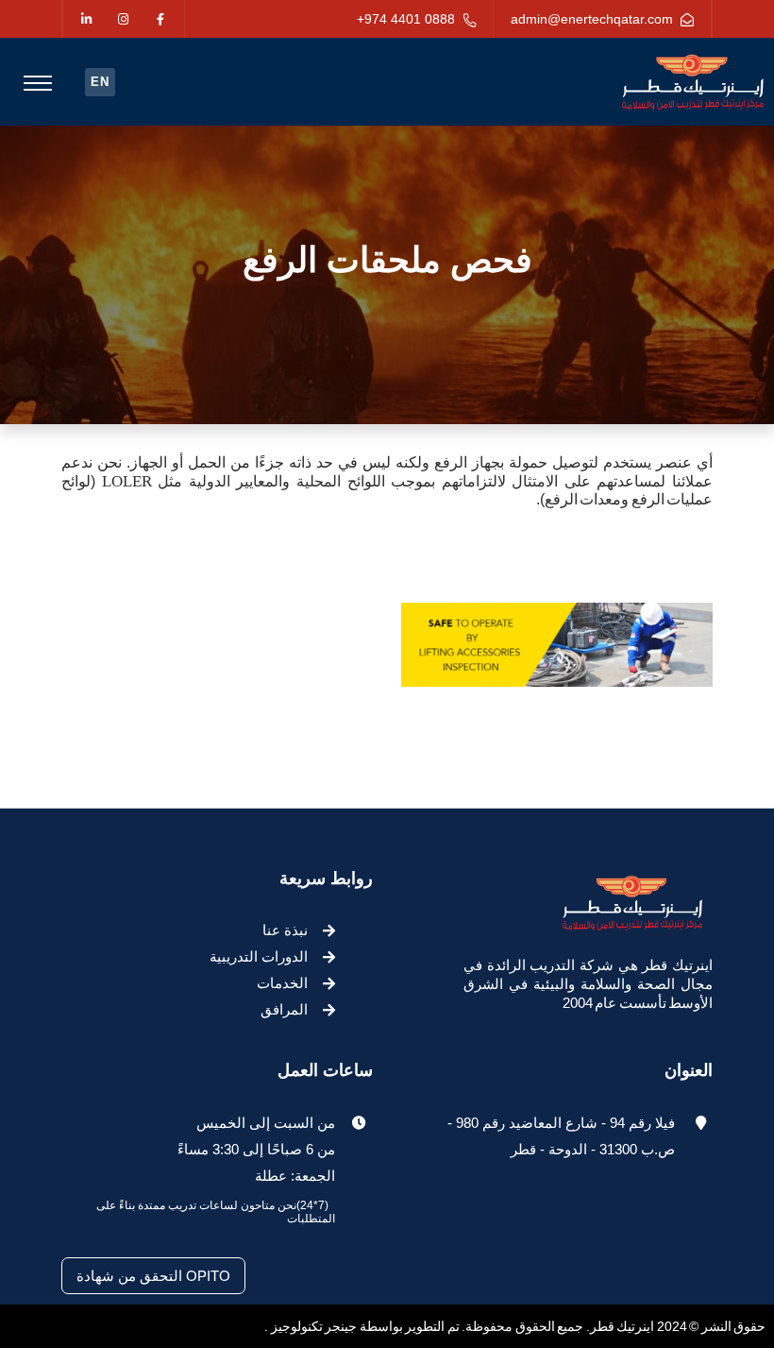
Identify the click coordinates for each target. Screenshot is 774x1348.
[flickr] (86, 20)
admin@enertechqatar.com (592, 18)
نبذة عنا (285, 930)
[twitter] (123, 20)
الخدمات (282, 983)
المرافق (284, 1009)
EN (100, 82)
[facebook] (160, 20)
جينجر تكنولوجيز (312, 1326)
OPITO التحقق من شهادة (153, 1276)
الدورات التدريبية (259, 956)
